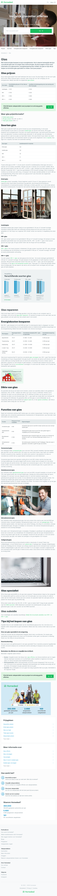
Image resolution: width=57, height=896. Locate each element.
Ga (40, 31)
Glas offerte (6, 751)
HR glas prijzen (7, 119)
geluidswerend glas (18, 472)
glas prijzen (31, 80)
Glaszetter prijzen (8, 724)
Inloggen (3, 855)
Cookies (35, 888)
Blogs (2, 839)
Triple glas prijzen (8, 120)
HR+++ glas (13, 258)
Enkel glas (4, 181)
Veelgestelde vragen (7, 844)
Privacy (29, 888)
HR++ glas (4, 248)
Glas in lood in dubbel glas (10, 760)
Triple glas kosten (8, 733)
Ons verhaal (4, 865)
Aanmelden (4, 851)
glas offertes (31, 657)
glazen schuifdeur (43, 399)
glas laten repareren (22, 315)
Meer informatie (5, 853)
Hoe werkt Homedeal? (7, 832)
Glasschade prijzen (8, 736)
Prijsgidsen (4, 841)
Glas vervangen (7, 754)
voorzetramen (19, 364)
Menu (52, 2)
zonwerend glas (17, 450)
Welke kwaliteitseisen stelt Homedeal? (12, 834)
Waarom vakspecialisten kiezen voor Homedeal (14, 858)
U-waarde (48, 137)
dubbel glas (28, 130)
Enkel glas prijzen (8, 727)
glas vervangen (34, 357)
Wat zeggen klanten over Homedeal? (11, 837)
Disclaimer (23, 888)
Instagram (4, 877)
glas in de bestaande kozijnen (20, 263)
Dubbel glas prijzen (8, 117)
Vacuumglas (6, 757)
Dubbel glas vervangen (9, 763)
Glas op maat (7, 730)
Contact (3, 867)
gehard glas (28, 544)
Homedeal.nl (4, 53)
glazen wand (27, 399)
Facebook (4, 874)
